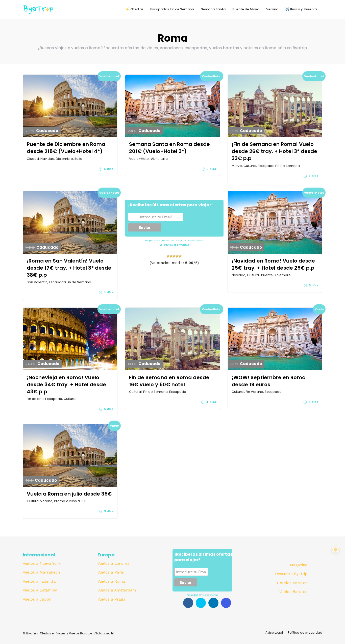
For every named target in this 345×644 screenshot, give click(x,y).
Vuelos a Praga (111, 599)
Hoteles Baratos (292, 583)
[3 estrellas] (174, 256)
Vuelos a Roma (111, 581)
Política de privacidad (176, 244)
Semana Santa (213, 9)
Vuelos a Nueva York (42, 563)
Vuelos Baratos (293, 591)
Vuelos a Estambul (40, 590)
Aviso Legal (274, 632)
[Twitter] (201, 603)
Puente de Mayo (245, 9)
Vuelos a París (110, 572)
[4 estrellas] (177, 256)
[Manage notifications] (336, 550)
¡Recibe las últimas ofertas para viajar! (170, 205)
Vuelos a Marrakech (41, 572)
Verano (272, 9)
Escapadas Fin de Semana (172, 9)
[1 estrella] (168, 256)
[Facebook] (188, 603)
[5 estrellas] (180, 256)
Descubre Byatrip (291, 574)
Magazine (298, 565)
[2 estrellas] (171, 256)
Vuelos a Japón (37, 599)
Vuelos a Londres (113, 563)
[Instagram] (226, 603)
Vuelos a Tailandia (39, 581)
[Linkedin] (213, 603)
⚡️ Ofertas (134, 9)
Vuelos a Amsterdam (116, 590)
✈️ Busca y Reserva (301, 9)
